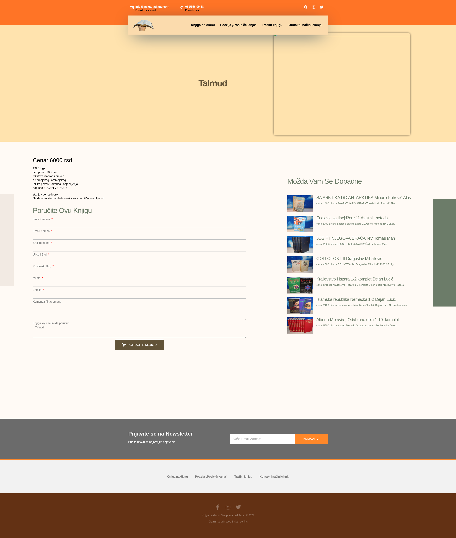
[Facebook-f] (217, 507)
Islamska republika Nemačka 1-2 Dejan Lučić (356, 299)
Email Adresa (41, 231)
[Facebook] (305, 7)
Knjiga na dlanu (203, 25)
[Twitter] (321, 7)
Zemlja (37, 290)
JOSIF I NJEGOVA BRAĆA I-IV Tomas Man (355, 238)
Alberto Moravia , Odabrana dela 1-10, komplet (357, 319)
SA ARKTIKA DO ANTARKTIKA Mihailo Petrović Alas (363, 197)
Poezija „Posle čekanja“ (238, 25)
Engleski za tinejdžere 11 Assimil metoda (352, 217)
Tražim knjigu (272, 25)
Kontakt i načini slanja (305, 25)
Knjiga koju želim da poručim (51, 323)
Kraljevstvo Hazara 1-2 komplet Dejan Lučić (354, 279)
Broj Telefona (41, 242)
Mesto (37, 278)
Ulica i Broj (40, 254)
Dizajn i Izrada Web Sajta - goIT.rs (228, 521)
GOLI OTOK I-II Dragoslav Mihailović (349, 258)
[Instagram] (313, 7)
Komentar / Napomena (47, 301)
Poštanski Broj (42, 266)
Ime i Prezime (42, 219)
